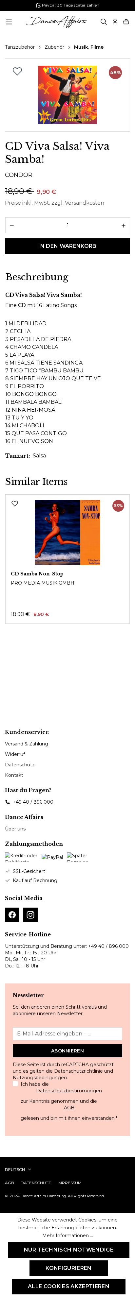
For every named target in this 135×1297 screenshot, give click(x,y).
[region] (67, 95)
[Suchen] (104, 22)
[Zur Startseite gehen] (56, 22)
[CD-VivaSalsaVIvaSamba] (67, 95)
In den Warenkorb (67, 246)
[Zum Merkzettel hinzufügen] (17, 71)
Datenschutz (20, 765)
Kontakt (14, 775)
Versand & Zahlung (26, 744)
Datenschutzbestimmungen (69, 1091)
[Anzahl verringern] (11, 225)
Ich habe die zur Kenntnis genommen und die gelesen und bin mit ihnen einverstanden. (69, 1101)
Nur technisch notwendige (68, 1250)
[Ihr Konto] (115, 22)
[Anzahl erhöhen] (123, 225)
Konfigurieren (68, 1268)
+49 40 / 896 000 (33, 802)
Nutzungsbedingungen (40, 1078)
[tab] (36, 277)
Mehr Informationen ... (67, 1235)
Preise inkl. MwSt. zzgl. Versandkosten (54, 203)
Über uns (15, 829)
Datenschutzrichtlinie (78, 1071)
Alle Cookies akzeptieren (68, 1286)
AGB (69, 1108)
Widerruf (15, 754)
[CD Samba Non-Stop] (67, 532)
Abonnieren (67, 1051)
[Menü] (9, 22)
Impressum (69, 1182)
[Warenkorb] (126, 22)
